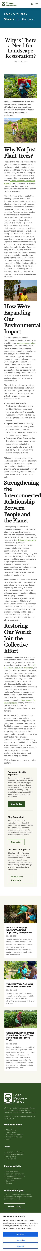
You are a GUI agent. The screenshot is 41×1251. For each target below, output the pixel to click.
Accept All (20, 1234)
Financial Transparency (15, 1154)
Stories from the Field (14, 1137)
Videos (8, 1139)
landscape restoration (26, 343)
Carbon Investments (14, 1178)
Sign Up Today (14, 1206)
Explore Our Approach (17, 878)
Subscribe (16, 842)
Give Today (16, 804)
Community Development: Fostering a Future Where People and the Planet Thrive (20, 1036)
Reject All (20, 1246)
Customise (21, 1240)
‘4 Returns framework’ (26, 540)
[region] (20, 1232)
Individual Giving (12, 1171)
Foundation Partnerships (15, 1176)
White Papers (11, 1130)
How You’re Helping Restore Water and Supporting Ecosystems (19, 930)
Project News (11, 1132)
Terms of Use (11, 1159)
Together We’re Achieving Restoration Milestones (19, 985)
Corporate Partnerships (15, 1174)
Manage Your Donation (15, 1152)
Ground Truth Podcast (14, 1134)
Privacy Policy (11, 1156)
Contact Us (10, 1181)
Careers (9, 1183)
